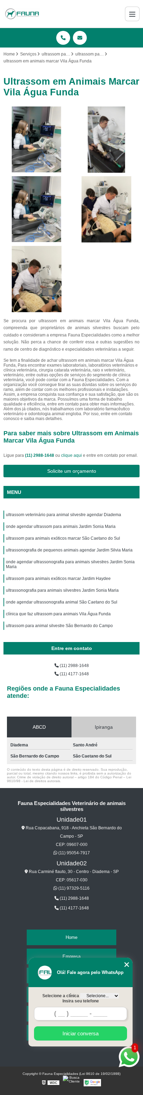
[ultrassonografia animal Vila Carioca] (36, 209)
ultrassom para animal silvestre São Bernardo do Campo (59, 625)
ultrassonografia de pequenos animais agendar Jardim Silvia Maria (69, 550)
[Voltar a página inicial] (21, 14)
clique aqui (71, 455)
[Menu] (132, 14)
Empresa (71, 956)
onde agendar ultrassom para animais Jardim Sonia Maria (61, 526)
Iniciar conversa (80, 1033)
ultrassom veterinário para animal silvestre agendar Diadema (63, 514)
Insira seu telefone (80, 1001)
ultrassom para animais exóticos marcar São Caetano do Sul (63, 538)
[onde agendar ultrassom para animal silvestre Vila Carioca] (106, 209)
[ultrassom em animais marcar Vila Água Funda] (36, 279)
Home (71, 937)
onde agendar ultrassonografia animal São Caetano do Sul (61, 602)
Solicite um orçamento (71, 471)
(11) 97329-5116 (73, 888)
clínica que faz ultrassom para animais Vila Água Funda (58, 613)
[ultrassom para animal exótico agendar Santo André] (106, 139)
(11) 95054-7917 (73, 852)
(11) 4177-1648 (74, 673)
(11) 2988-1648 (40, 455)
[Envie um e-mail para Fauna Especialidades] (80, 38)
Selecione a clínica (60, 995)
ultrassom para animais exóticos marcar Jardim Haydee (58, 578)
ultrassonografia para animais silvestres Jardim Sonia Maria (62, 590)
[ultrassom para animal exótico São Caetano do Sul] (36, 139)
